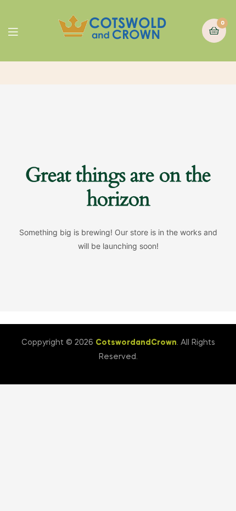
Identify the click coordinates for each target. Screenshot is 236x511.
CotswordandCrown (136, 343)
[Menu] (21, 31)
